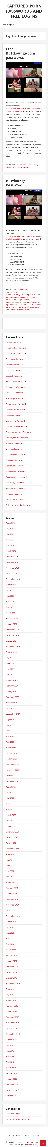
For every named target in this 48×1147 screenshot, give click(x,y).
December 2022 (12, 764)
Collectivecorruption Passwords (19, 505)
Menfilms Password (14, 494)
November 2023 (12, 702)
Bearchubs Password (15, 466)
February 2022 (12, 820)
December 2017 (12, 1084)
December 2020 (12, 899)
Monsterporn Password (16, 398)
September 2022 (13, 781)
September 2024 (13, 646)
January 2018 (11, 1079)
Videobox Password (14, 449)
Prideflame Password (14, 460)
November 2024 (12, 635)
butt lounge (17, 294)
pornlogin (22, 165)
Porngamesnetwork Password (18, 432)
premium (22, 307)
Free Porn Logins (34, 165)
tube (7, 310)
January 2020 (11, 961)
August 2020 (11, 921)
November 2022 (12, 770)
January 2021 (11, 893)
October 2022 (11, 775)
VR (31, 310)
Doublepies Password (15, 499)
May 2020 (10, 938)
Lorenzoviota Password (16, 353)
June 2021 (10, 865)
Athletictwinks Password (16, 471)
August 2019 (11, 989)
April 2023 (10, 742)
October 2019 (11, 978)
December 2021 (12, 832)
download (28, 302)
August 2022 (11, 787)
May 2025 (10, 601)
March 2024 (11, 680)
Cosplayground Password (16, 426)
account (9, 294)
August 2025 (11, 585)
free (34, 302)
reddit (28, 307)
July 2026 (9, 528)
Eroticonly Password (14, 370)
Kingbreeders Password (16, 348)
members (13, 304)
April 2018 (10, 1062)
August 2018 (11, 1039)
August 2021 (11, 854)
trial (38, 307)
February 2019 (12, 1006)
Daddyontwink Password (16, 477)
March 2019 (11, 1000)
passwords (10, 307)
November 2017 (12, 1090)
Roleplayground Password (17, 438)
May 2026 (10, 540)
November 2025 (12, 568)
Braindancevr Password (16, 381)
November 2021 (12, 837)
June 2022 (10, 798)
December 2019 (12, 966)
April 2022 (10, 809)
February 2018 (12, 1073)
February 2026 (12, 556)
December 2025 (12, 562)
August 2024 (11, 652)
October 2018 (11, 1028)
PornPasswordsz (33, 1135)
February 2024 (12, 686)
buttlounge (24, 297)
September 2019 (13, 983)
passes (30, 304)
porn (16, 307)
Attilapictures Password (16, 404)
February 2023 (12, 753)
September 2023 (13, 714)
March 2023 (11, 747)
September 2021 (13, 848)
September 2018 (13, 1034)
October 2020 (11, 910)
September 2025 (13, 579)
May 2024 (10, 669)
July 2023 (9, 725)
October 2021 (11, 843)
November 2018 (12, 1023)
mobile (20, 304)
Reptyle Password (13, 342)
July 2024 (9, 658)
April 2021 (10, 877)
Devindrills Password (14, 365)
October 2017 (11, 1096)
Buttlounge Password (16, 182)
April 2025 (10, 607)
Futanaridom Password (15, 387)
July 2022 (9, 792)
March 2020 (11, 950)
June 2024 (10, 663)
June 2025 (10, 596)
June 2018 (10, 1051)
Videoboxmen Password (16, 454)
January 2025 (11, 624)
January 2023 (11, 759)
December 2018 (12, 1017)
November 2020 (12, 905)
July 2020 (9, 927)
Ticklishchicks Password (16, 488)
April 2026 (10, 545)
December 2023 (12, 697)
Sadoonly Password (14, 376)
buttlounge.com (28, 167)
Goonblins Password (14, 393)
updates (13, 310)
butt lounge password (14, 167)
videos (27, 310)
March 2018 (11, 1068)
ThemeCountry (32, 1145)
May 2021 (10, 871)
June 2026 (10, 534)
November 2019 (12, 972)
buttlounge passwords (22, 300)
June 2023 (10, 731)
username (20, 310)
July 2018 (9, 1045)
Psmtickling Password (15, 482)
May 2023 (10, 736)
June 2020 (10, 933)
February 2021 (12, 888)
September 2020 (13, 916)
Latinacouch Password (15, 409)
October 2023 (11, 708)
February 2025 (12, 618)
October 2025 (11, 573)
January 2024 (11, 691)
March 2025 (11, 613)
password (37, 304)
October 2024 (11, 641)
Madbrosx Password (14, 443)
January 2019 (11, 1011)
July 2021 (9, 860)
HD (38, 302)
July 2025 (9, 590)
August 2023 (11, 719)
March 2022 (11, 815)
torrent (33, 307)
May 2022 (10, 804)
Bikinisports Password (15, 421)
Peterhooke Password (15, 359)
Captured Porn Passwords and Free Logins (24, 11)
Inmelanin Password (14, 415)
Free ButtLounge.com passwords (20, 53)
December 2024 (12, 629)
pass (25, 304)
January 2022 (11, 826)
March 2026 (11, 551)
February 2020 (12, 955)
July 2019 (9, 994)
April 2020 (10, 944)
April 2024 (10, 674)
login (7, 304)
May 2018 (10, 1056)
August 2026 (11, 523)
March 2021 (11, 882)
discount (21, 302)
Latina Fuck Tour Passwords (18, 1119)
